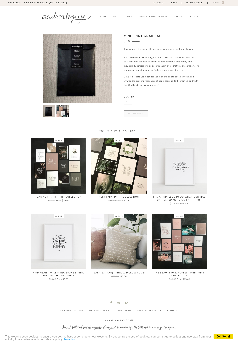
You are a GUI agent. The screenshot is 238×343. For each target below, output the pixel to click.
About (117, 16)
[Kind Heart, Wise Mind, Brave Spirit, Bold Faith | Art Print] (58, 241)
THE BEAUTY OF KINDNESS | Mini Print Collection (179, 274)
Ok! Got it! (223, 336)
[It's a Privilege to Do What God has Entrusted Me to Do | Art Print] (179, 165)
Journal (179, 16)
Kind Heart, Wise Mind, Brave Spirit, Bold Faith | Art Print (58, 274)
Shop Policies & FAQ (101, 310)
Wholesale (125, 310)
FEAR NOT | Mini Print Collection (59, 197)
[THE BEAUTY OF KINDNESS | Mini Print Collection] (179, 241)
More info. (70, 339)
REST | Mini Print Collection (119, 197)
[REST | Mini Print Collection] (119, 165)
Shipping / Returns (71, 310)
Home (103, 16)
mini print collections (139, 61)
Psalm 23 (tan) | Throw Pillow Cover (119, 272)
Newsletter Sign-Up (149, 310)
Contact (195, 16)
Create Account (195, 3)
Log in (174, 3)
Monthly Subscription (154, 16)
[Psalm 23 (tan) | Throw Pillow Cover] (119, 241)
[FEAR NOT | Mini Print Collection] (58, 165)
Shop (130, 16)
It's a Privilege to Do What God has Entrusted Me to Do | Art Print (179, 198)
